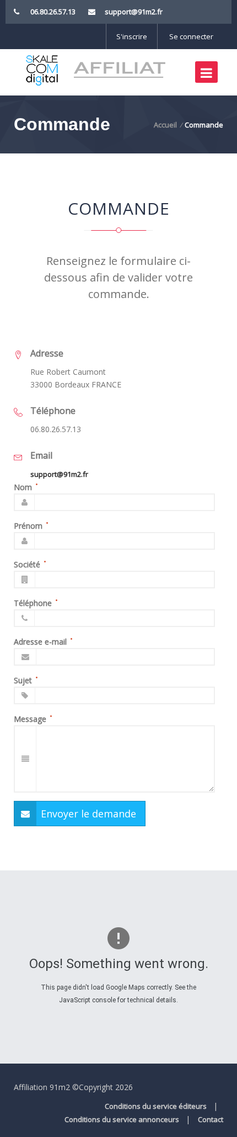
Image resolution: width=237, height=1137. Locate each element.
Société (27, 564)
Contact (210, 1119)
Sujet (23, 680)
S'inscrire (131, 36)
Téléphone (33, 603)
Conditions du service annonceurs (121, 1119)
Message (30, 719)
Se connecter (191, 36)
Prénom (28, 525)
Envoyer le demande (88, 813)
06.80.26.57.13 (53, 12)
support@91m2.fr (134, 12)
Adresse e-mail (40, 641)
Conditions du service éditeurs (156, 1106)
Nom (23, 487)
